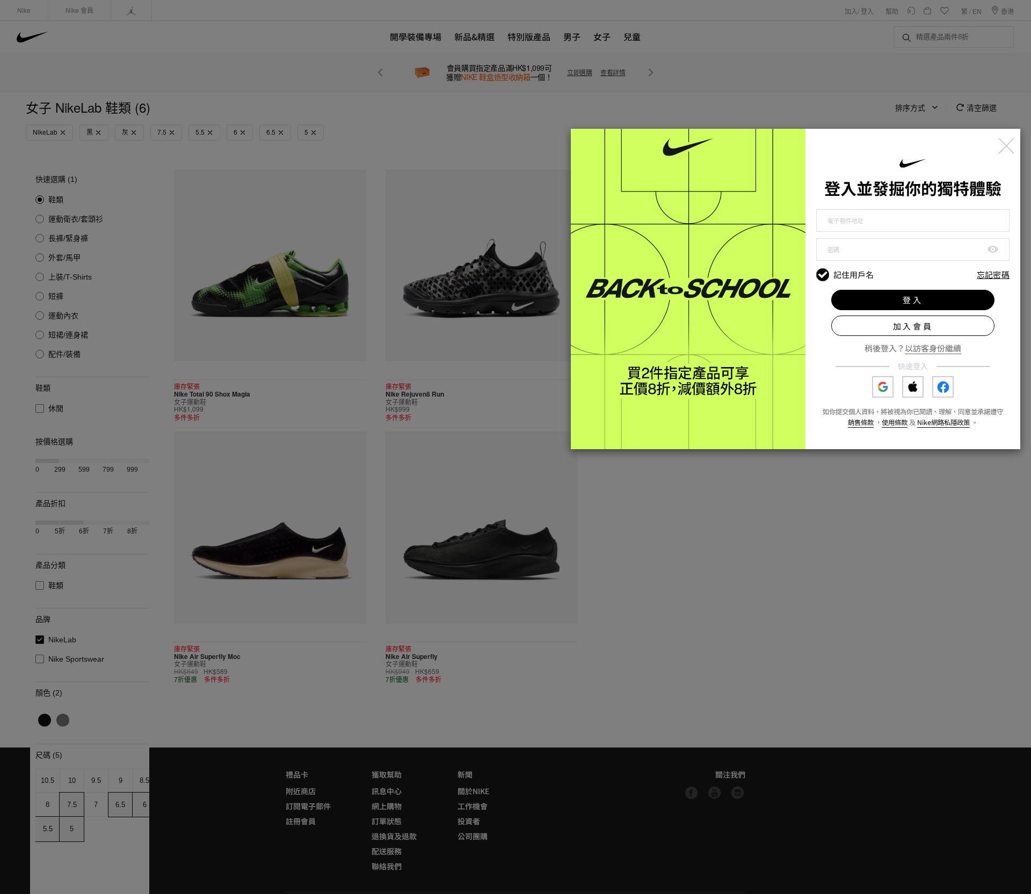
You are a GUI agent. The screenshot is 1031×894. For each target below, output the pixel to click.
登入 (913, 299)
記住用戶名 (853, 274)
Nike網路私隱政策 (943, 422)
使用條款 (894, 422)
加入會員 (913, 326)
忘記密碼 (993, 275)
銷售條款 (861, 422)
